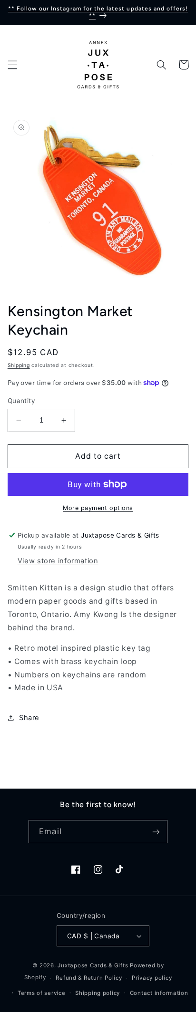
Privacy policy (152, 977)
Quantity (21, 401)
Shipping (19, 365)
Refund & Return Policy (89, 977)
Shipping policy (97, 993)
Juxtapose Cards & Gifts (93, 965)
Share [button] (29, 717)
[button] (12, 65)
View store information (58, 561)
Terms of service (42, 993)
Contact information (159, 993)
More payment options (98, 507)
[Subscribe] (156, 831)
